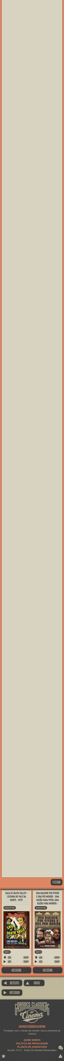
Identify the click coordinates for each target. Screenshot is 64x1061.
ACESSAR (16, 970)
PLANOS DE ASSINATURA (32, 1047)
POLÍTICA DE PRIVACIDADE (32, 1043)
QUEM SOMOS (32, 1040)
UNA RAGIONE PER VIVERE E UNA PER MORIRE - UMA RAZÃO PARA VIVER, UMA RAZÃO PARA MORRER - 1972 (47, 899)
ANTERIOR (11, 992)
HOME (33, 983)
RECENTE (11, 983)
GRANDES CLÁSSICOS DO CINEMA (32, 1005)
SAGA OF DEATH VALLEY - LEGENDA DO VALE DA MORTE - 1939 (16, 896)
